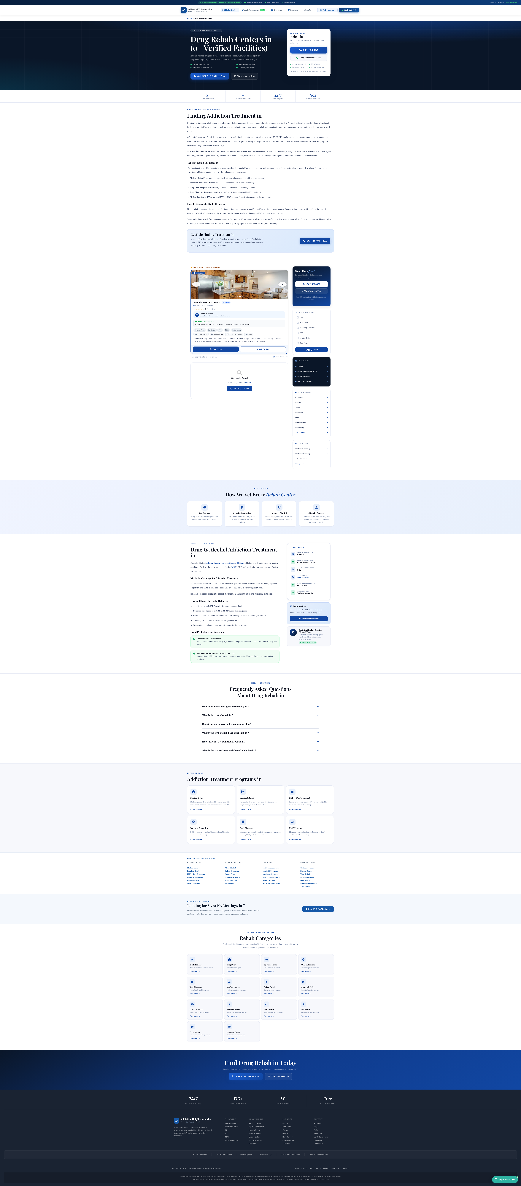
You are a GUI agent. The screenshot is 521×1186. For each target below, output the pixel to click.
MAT (233, 567)
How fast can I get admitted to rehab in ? (223, 741)
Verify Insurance (511, 2)
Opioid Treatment (232, 871)
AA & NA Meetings (254, 10)
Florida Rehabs (306, 871)
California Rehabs (307, 868)
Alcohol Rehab (230, 868)
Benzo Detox (230, 883)
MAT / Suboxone (193, 883)
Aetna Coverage (269, 880)
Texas (297, 407)
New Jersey (299, 427)
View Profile (217, 349)
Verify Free (299, 464)
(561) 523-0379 (310, 50)
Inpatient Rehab (193, 871)
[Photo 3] (241, 296)
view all (248, 383)
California (299, 397)
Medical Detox (192, 868)
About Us (493, 2)
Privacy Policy (324, 1179)
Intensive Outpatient (195, 877)
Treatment (278, 10)
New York (299, 412)
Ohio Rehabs (305, 880)
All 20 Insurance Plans (271, 883)
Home (189, 18)
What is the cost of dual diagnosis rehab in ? (225, 732)
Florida (298, 402)
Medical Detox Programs (201, 178)
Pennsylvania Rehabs (308, 883)
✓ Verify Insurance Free (311, 291)
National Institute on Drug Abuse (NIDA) (224, 563)
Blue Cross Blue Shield (271, 877)
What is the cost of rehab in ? (217, 715)
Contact (501, 2)
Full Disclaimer (313, 1179)
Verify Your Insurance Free (310, 58)
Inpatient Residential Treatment (204, 183)
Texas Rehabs (305, 874)
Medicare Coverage (303, 454)
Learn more (195, 809)
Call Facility (264, 349)
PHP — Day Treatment (196, 874)
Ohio (297, 417)
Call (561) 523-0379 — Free (211, 76)
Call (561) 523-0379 (241, 388)
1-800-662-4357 (303, 578)
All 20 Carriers (301, 459)
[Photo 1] (237, 296)
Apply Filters (312, 350)
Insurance (294, 10)
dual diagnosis (241, 611)
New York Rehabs (307, 877)
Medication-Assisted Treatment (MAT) (207, 197)
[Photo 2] (239, 296)
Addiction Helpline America (196, 1119)
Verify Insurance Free (246, 76)
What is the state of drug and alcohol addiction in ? (229, 750)
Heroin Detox (230, 874)
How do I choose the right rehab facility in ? (225, 706)
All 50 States (300, 432)
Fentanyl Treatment (232, 877)
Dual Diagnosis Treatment (201, 192)
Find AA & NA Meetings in (319, 909)
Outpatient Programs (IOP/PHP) (204, 187)
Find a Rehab (230, 10)
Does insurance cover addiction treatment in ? (226, 723)
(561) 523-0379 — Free (316, 241)
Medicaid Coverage (302, 449)
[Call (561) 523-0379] (176, 1121)
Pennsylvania (300, 422)
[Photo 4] (242, 296)
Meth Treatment (231, 880)
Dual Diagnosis (193, 880)
